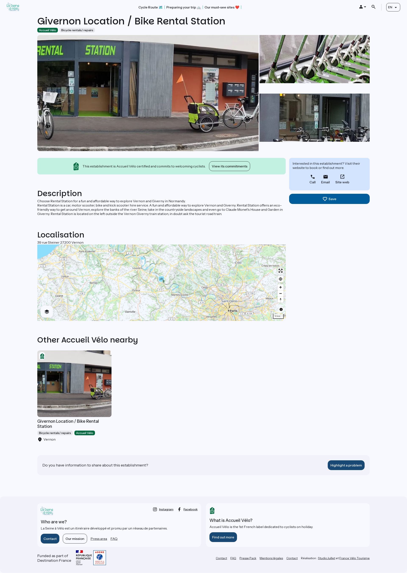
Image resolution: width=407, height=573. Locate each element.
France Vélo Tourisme (354, 558)
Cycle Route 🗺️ (150, 7)
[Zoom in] (280, 287)
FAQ (113, 538)
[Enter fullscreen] (280, 271)
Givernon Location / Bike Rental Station (68, 424)
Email (325, 182)
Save (332, 199)
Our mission (75, 538)
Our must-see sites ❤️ (222, 7)
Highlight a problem (346, 465)
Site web (342, 182)
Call (312, 182)
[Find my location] (280, 279)
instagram (166, 509)
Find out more (223, 537)
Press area (99, 538)
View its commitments (229, 166)
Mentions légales (271, 558)
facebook (191, 509)
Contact (50, 538)
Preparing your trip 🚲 (183, 7)
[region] (161, 282)
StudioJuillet (326, 558)
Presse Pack (248, 558)
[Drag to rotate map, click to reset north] (280, 299)
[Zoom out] (280, 293)
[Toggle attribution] (281, 309)
